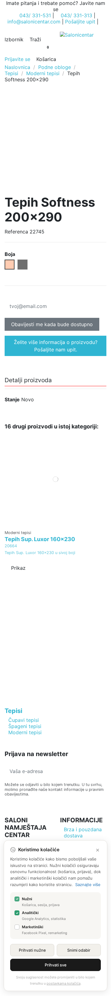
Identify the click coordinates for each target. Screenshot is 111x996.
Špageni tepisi (24, 726)
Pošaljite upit (80, 21)
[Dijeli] (8, 294)
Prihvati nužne (32, 950)
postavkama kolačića (63, 983)
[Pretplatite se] (101, 771)
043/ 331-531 (35, 15)
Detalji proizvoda (28, 380)
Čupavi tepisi (23, 720)
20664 (11, 546)
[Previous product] (96, 73)
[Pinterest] (24, 294)
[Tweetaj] (16, 294)
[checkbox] (16, 899)
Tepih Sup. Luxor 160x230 (40, 539)
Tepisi (13, 711)
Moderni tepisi (25, 732)
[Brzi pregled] (55, 524)
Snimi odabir (78, 950)
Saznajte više (88, 884)
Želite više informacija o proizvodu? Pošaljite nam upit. (55, 346)
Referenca (16, 232)
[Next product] (103, 73)
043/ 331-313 (76, 15)
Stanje (12, 399)
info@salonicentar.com (33, 21)
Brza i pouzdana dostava (83, 832)
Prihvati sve (56, 964)
